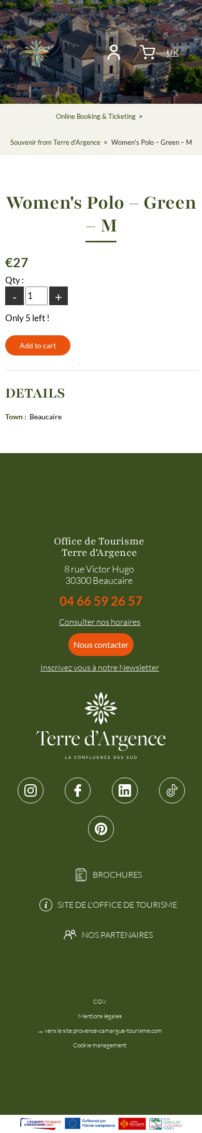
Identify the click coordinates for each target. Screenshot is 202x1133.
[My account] (114, 52)
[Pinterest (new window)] (101, 829)
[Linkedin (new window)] (125, 790)
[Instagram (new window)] (31, 790)
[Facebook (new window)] (78, 790)
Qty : (14, 280)
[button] (147, 52)
